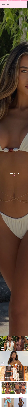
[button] (26, 4)
